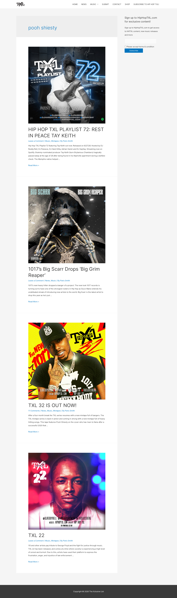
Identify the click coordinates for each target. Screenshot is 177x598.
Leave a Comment (36, 141)
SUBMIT (105, 4)
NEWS (84, 4)
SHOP (127, 4)
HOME (75, 4)
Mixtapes (55, 141)
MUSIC (93, 4)
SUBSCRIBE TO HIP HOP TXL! (146, 4)
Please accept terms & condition (140, 46)
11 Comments (34, 411)
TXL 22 (36, 535)
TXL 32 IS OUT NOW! (52, 405)
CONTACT (117, 4)
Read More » (33, 165)
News (47, 280)
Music (47, 141)
